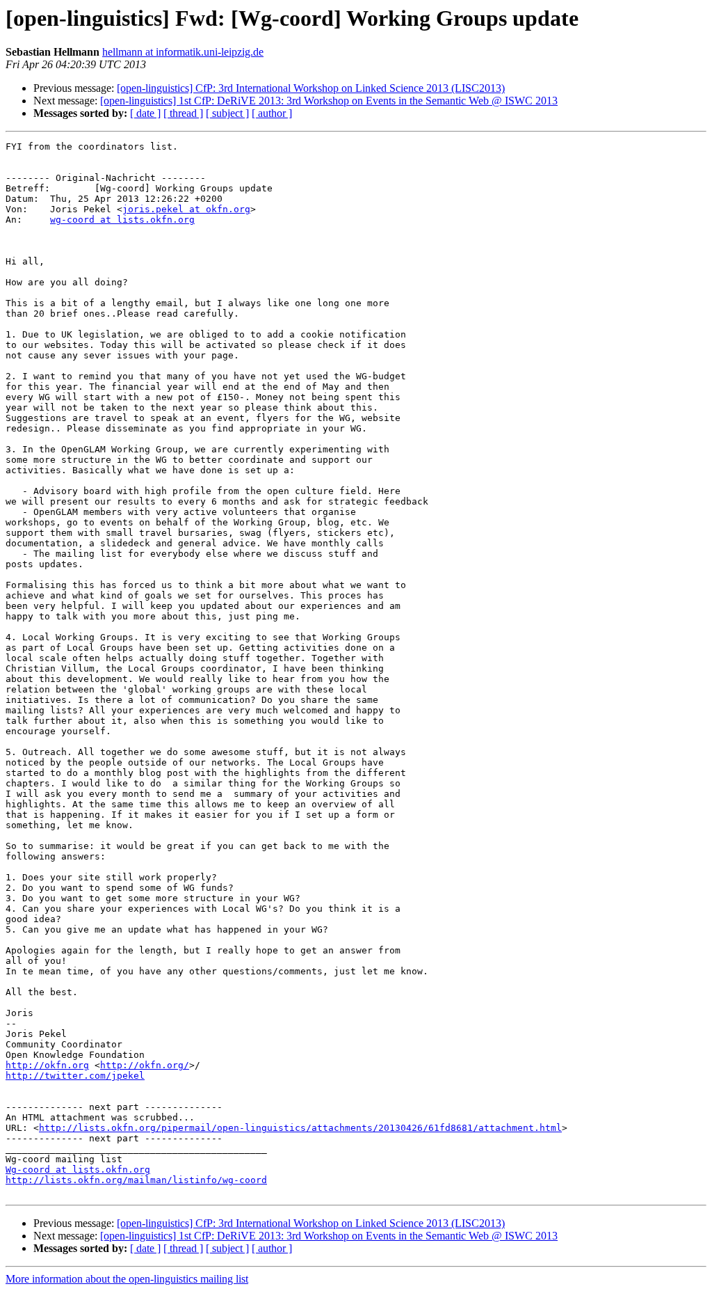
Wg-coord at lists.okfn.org (78, 1169)
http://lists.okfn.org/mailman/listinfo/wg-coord (136, 1180)
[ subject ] (227, 113)
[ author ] (272, 113)
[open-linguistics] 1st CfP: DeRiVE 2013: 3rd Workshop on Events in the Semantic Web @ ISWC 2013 (329, 100)
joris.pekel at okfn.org (186, 209)
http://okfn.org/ (144, 1065)
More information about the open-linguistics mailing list (127, 1279)
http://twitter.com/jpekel (75, 1075)
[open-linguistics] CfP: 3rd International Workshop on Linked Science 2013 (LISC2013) (311, 88)
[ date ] (145, 113)
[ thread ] (183, 113)
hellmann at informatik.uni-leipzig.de (183, 52)
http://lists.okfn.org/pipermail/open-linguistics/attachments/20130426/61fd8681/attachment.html (300, 1128)
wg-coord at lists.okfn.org (122, 219)
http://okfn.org (47, 1065)
